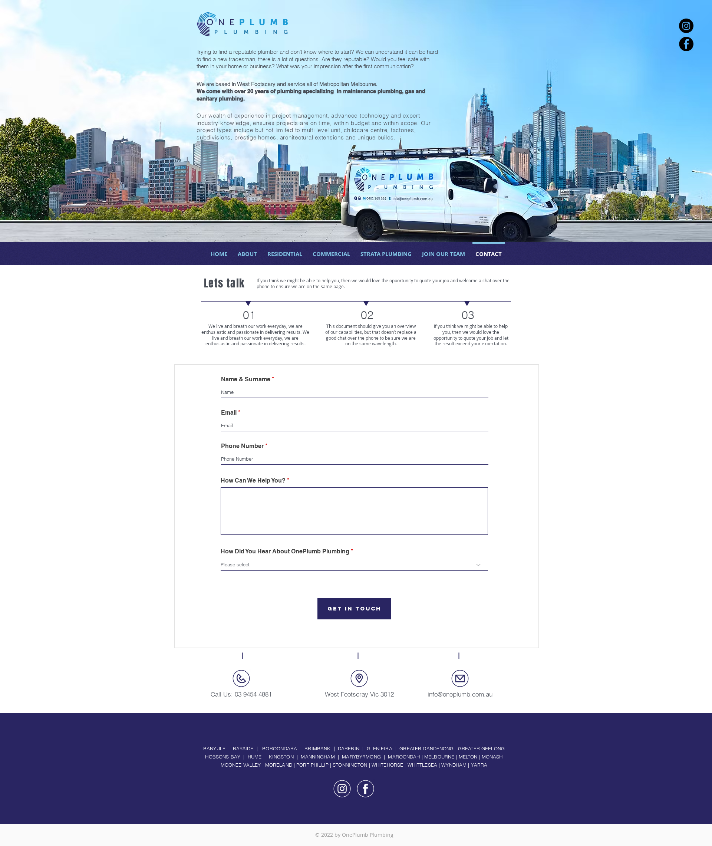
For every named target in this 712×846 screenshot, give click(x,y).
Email (229, 413)
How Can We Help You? (253, 481)
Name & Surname (245, 379)
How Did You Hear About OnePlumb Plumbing (285, 551)
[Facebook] (686, 44)
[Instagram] (686, 26)
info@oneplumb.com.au (460, 694)
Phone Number (242, 446)
